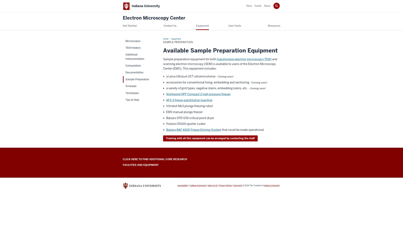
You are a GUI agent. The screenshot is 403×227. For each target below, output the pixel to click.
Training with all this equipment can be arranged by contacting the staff (210, 138)
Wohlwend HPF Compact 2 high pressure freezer (198, 94)
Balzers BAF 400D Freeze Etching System (193, 130)
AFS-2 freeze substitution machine (189, 100)
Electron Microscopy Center (154, 18)
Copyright (237, 185)
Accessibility (182, 185)
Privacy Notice (225, 185)
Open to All (212, 185)
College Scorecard (198, 185)
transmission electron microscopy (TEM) (244, 59)
